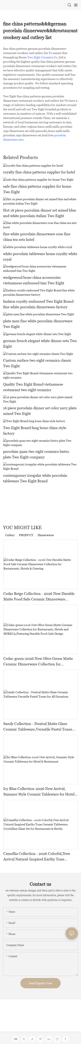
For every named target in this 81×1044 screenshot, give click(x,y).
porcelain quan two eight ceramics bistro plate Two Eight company (36, 454)
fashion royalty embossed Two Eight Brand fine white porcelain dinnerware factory (38, 304)
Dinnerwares (46, 535)
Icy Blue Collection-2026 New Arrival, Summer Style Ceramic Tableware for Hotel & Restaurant (39, 791)
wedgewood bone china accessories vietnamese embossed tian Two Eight (33, 280)
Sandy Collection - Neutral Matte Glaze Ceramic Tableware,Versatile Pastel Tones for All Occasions (37, 727)
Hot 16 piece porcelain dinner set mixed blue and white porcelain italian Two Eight (39, 213)
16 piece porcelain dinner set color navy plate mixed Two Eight (40, 411)
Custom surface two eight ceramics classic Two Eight (37, 363)
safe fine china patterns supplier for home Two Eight (37, 189)
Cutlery (10, 535)
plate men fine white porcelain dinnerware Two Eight (37, 324)
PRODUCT (26, 535)
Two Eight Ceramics (40, 57)
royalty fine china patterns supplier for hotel (39, 172)
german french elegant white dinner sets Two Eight (40, 343)
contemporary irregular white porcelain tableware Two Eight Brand (35, 478)
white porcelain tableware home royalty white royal (40, 256)
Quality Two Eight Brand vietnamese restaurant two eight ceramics (33, 387)
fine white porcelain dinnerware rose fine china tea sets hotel (36, 237)
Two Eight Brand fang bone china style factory (34, 430)
